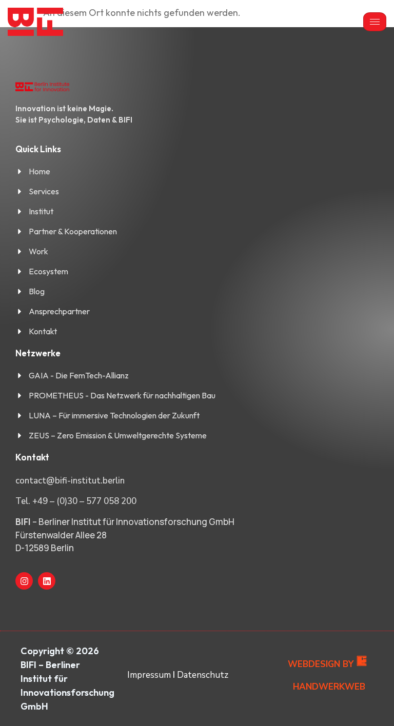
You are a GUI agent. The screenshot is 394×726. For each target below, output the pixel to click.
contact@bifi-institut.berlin (70, 481)
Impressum (149, 675)
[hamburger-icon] (374, 21)
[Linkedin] (46, 581)
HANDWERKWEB (329, 687)
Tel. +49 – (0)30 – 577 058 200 (75, 501)
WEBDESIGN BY (320, 664)
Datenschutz (202, 675)
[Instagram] (24, 581)
